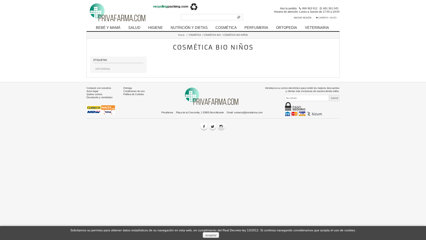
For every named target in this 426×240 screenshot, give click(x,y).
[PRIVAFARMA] (117, 12)
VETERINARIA (317, 27)
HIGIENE (155, 27)
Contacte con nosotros (99, 88)
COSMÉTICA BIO (212, 35)
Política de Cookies (133, 94)
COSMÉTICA (226, 27)
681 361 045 (330, 8)
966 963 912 (310, 8)
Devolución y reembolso (99, 97)
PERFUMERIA (256, 27)
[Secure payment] (304, 113)
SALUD (134, 27)
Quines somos (94, 94)
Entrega (127, 88)
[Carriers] (101, 109)
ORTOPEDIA (286, 27)
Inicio (181, 35)
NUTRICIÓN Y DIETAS (189, 27)
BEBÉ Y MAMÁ (108, 27)
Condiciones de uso (134, 91)
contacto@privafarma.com (248, 112)
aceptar (211, 235)
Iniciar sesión (302, 17)
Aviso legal (92, 91)
